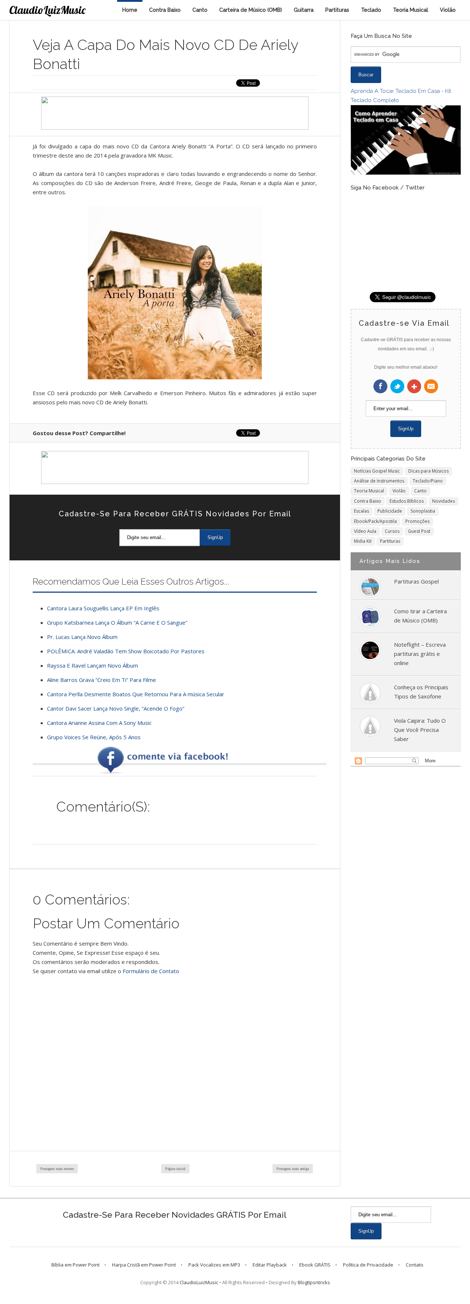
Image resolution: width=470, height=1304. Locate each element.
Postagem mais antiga (292, 1169)
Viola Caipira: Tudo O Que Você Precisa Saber (420, 730)
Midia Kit (363, 541)
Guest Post (419, 531)
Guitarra (304, 10)
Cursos (392, 531)
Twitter (397, 386)
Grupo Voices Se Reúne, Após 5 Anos (94, 737)
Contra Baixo (165, 10)
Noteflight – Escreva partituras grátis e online (420, 654)
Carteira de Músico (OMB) (250, 10)
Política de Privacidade (368, 1264)
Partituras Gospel (416, 581)
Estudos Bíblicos (407, 501)
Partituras (337, 10)
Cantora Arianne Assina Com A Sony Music (99, 722)
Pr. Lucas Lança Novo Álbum (82, 636)
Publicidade (389, 511)
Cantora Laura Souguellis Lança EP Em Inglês (103, 608)
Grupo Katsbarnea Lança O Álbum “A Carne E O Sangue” (117, 622)
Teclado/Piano (428, 481)
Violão (448, 10)
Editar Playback (270, 1264)
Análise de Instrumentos (379, 481)
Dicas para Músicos (428, 471)
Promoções (417, 521)
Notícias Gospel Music (377, 471)
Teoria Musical (410, 10)
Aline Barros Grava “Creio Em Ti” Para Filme (101, 679)
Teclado (371, 10)
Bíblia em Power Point (75, 1264)
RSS (431, 386)
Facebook (380, 386)
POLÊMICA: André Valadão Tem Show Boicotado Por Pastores (126, 651)
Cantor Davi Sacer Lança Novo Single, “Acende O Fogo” (115, 708)
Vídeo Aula (365, 531)
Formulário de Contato (151, 971)
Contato (414, 1264)
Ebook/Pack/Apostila (375, 521)
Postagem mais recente (57, 1169)
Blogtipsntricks (314, 1282)
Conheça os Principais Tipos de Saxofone (421, 691)
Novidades (443, 501)
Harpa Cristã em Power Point (144, 1264)
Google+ (414, 386)
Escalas (361, 511)
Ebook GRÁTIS (314, 1264)
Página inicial (175, 1169)
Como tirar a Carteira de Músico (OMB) (420, 615)
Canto (199, 10)
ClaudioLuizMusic (47, 10)
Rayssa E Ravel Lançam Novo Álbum (92, 665)
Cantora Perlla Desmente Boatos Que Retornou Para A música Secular (135, 694)
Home (129, 10)
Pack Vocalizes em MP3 (214, 1264)
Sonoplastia (423, 511)
